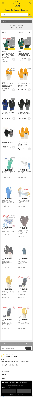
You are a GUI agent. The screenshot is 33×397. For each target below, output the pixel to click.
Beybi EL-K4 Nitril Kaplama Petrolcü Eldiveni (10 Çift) (22, 293)
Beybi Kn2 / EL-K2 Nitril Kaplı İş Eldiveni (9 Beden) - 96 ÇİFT (8, 85)
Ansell (19, 229)
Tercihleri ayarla (9, 391)
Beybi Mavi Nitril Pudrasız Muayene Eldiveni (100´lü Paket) (8, 201)
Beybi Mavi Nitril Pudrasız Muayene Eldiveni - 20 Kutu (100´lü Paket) (8, 230)
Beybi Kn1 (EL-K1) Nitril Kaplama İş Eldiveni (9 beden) (8, 293)
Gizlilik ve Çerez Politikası (17, 394)
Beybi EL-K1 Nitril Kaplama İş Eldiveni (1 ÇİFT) (23, 323)
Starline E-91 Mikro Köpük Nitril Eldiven (7, 141)
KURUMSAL (5, 371)
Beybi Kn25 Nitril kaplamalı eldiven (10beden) (7, 262)
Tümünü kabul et (24, 391)
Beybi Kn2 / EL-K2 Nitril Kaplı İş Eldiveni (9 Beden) (24, 144)
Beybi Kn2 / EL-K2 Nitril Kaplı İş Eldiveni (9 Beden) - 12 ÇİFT (24, 85)
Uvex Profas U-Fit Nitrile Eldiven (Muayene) (24, 172)
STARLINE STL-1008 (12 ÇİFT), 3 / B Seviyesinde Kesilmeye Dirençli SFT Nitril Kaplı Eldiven (8, 55)
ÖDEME (4, 375)
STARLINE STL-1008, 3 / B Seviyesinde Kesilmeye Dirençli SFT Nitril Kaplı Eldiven (24, 55)
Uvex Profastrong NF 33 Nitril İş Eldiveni (8, 172)
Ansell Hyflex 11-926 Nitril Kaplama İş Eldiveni (23, 232)
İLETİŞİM (4, 378)
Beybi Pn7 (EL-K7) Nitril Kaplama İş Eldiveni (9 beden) (24, 201)
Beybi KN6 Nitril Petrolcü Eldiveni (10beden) (22, 262)
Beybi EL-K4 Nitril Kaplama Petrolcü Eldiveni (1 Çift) (7, 323)
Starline (4, 51)
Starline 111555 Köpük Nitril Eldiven (8, 113)
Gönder (28, 348)
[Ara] (30, 14)
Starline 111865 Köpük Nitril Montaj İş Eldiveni (24, 113)
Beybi (3, 82)
